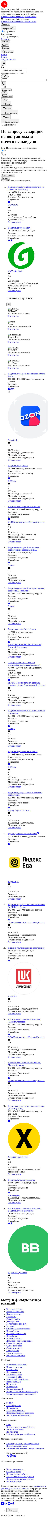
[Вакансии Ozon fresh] (26, 416)
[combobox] (13, 70)
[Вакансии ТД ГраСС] (26, 256)
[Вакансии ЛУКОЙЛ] (26, 978)
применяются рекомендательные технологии (23, 1487)
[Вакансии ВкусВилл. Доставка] (26, 1248)
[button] (4, 54)
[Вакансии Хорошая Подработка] (26, 1139)
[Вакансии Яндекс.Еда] (26, 862)
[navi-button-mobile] (3, 63)
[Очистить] (5, 76)
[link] (5, 48)
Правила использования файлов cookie (18, 21)
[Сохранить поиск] (3, 83)
